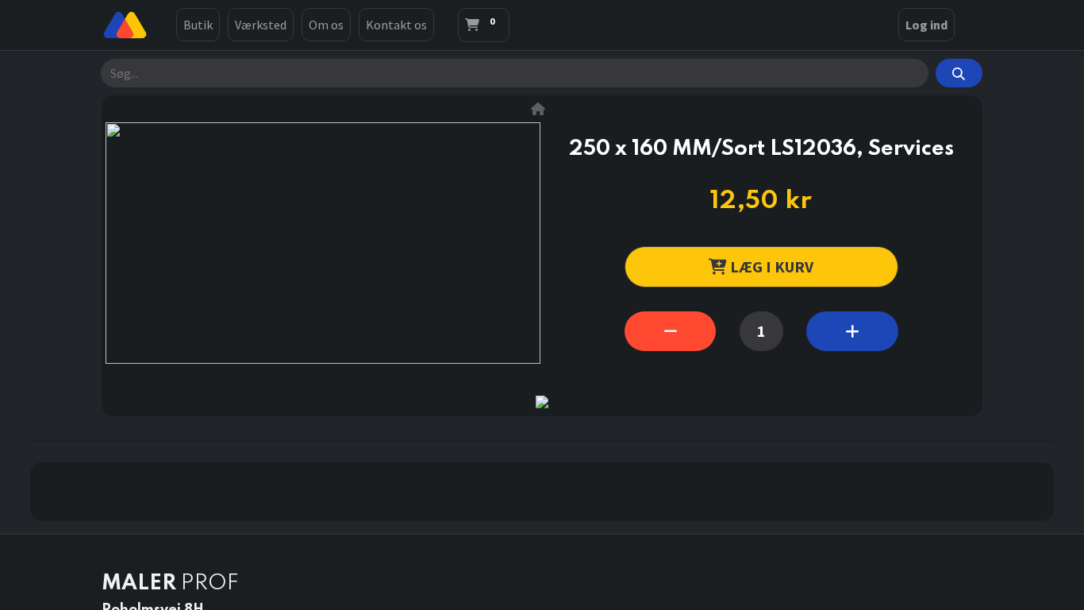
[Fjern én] (670, 331)
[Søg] (959, 73)
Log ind (926, 25)
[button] (761, 266)
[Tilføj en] (852, 331)
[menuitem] (198, 24)
